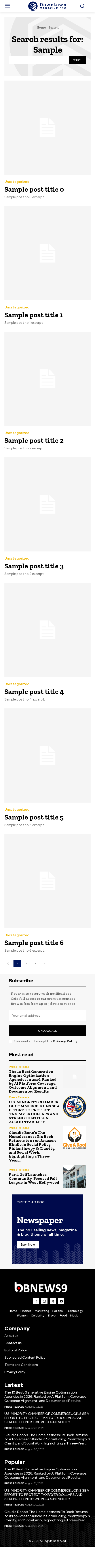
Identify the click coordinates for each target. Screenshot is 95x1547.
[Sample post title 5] (47, 755)
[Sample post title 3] (47, 504)
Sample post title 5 (34, 817)
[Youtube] (61, 1301)
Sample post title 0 (34, 189)
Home (41, 27)
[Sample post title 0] (47, 128)
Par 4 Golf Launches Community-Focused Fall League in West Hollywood (34, 1178)
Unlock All (47, 1031)
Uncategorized (16, 182)
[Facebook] (36, 1301)
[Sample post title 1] (47, 253)
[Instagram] (44, 1301)
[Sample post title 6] (47, 881)
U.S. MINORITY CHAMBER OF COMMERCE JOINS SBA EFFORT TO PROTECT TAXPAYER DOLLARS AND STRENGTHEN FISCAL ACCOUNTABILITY (34, 1112)
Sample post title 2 (34, 440)
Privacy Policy (65, 1041)
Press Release (19, 1066)
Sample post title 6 (34, 942)
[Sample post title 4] (47, 630)
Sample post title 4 (34, 691)
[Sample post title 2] (47, 379)
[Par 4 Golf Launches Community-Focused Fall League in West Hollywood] (74, 1176)
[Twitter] (53, 1301)
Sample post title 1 (33, 315)
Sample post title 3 (34, 566)
